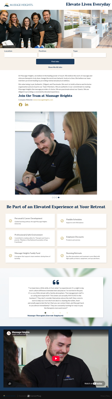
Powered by (23, 372)
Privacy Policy (105, 372)
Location (8, 51)
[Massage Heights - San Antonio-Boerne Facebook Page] (20, 104)
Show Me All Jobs (55, 67)
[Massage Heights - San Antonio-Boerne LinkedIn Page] (26, 104)
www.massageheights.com (43, 100)
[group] (56, 141)
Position (42, 51)
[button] (52, 174)
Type (75, 51)
